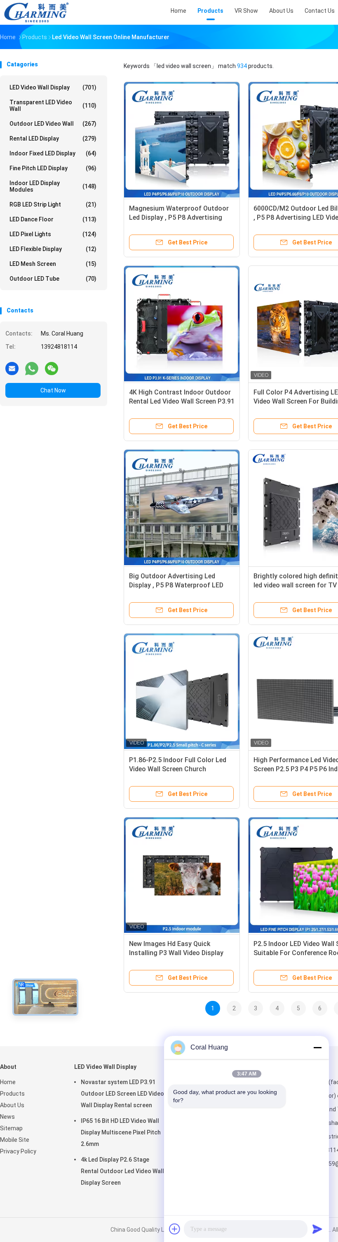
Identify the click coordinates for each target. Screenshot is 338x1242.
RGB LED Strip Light (52, 204)
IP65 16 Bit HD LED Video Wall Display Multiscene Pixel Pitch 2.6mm (121, 1132)
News (7, 1116)
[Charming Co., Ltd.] (36, 12)
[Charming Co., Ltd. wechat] (51, 368)
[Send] (317, 1229)
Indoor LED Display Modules (52, 186)
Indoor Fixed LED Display (52, 153)
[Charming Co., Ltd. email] (12, 368)
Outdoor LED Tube (52, 278)
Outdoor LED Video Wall (52, 123)
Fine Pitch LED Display (52, 168)
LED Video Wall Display (52, 87)
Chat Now (53, 390)
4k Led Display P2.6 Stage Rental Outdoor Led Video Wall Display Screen (122, 1171)
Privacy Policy (18, 1151)
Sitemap (11, 1128)
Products (12, 1093)
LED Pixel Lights (52, 234)
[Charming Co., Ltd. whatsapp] (31, 368)
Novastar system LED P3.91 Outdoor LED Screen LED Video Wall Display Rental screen (122, 1093)
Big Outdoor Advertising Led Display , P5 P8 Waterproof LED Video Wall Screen (176, 585)
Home (8, 1082)
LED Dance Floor (52, 219)
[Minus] (317, 1047)
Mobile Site (14, 1139)
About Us (12, 1105)
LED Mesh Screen (52, 264)
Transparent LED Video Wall (52, 105)
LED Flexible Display (52, 249)
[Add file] (175, 1229)
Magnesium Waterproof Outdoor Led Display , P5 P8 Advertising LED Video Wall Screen (179, 217)
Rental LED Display (52, 138)
